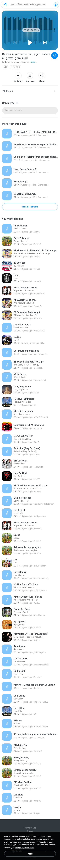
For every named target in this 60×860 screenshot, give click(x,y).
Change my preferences (24, 848)
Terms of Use (30, 828)
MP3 (5, 67)
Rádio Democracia (10, 62)
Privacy (30, 831)
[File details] (30, 133)
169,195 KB (15, 67)
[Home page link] (5, 4)
